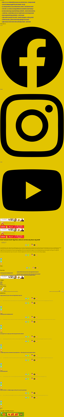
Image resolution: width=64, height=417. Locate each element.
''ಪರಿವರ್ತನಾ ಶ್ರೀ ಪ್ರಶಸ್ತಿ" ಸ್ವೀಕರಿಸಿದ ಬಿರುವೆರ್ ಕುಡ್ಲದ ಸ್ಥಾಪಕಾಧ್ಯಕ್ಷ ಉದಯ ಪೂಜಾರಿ (15, 19)
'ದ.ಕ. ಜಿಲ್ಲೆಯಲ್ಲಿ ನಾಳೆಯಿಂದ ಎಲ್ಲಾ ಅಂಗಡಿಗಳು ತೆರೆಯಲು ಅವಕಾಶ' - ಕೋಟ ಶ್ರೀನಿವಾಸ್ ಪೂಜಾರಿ (17, 6)
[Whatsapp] (28, 245)
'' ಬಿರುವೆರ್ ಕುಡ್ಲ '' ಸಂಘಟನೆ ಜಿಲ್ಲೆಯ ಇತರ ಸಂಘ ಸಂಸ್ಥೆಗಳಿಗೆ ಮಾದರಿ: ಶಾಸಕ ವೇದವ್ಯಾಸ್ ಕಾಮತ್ (18, 13)
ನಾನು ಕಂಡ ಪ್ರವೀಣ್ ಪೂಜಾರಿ (3, 371)
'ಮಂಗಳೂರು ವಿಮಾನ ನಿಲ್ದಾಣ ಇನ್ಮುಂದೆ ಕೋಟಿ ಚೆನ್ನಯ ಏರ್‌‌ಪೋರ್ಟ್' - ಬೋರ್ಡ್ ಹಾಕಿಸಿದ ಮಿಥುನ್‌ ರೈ (18, 10)
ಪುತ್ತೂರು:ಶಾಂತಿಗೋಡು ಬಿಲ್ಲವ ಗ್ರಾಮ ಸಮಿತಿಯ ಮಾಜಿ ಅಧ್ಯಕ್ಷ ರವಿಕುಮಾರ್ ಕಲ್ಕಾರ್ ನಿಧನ (11, 295)
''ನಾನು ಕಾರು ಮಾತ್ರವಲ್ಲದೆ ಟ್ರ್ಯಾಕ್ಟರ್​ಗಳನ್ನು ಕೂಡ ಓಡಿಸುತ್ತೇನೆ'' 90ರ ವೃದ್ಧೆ (13, 4)
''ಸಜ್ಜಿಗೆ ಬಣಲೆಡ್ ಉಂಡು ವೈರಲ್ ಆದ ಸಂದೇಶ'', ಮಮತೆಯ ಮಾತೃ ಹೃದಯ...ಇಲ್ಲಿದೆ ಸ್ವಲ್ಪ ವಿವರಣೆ (17, 17)
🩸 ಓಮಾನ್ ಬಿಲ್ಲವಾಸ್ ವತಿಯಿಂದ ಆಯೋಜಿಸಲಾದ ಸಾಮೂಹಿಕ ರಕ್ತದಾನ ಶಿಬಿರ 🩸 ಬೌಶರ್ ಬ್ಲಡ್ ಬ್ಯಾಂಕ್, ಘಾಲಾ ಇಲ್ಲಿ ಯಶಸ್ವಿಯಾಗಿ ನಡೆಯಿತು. (17, 352)
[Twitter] (1, 261)
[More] (36, 245)
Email (1, 289)
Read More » (1, 313)
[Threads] (34, 245)
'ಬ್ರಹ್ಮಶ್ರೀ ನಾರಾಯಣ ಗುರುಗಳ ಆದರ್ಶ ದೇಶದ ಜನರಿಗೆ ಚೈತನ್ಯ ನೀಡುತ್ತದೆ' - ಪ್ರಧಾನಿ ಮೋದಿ (16, 21)
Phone (1, 288)
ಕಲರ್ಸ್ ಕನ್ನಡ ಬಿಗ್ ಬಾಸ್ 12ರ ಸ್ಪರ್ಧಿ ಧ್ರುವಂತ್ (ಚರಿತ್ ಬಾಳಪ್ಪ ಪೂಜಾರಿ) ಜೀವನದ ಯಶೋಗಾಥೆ (12, 333)
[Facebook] (26, 245)
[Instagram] (32, 245)
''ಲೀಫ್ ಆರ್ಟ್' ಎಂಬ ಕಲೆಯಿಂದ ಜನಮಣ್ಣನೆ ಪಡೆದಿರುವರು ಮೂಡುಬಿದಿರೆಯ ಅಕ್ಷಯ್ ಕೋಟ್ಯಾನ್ (17, 8)
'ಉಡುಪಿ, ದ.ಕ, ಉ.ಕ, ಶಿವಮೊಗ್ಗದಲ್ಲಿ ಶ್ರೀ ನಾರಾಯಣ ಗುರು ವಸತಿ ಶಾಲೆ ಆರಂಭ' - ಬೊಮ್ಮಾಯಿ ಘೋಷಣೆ (18, 2)
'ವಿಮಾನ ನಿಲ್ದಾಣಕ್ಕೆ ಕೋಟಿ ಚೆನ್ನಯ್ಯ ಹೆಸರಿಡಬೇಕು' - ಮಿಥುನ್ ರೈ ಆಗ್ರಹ (13, 15)
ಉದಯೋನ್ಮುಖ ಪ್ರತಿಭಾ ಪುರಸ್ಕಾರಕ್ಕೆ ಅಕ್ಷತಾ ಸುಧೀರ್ (6, 314)
